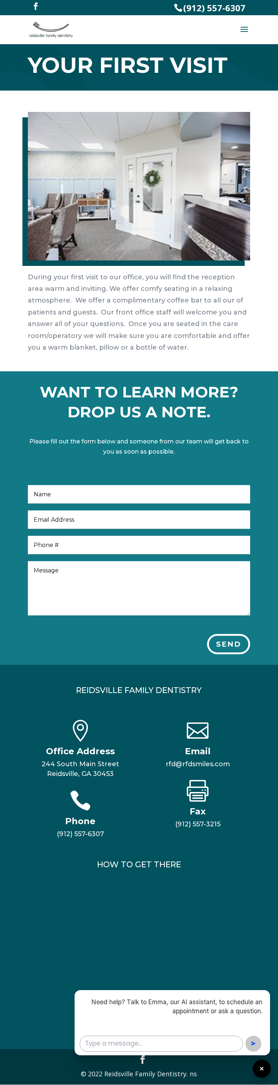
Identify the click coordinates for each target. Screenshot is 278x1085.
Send (228, 644)
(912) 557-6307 (214, 8)
